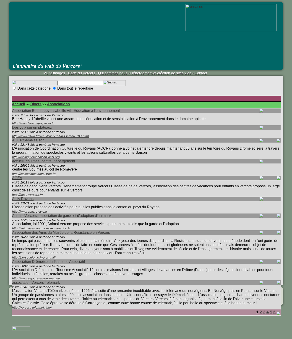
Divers (36, 104)
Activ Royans (23, 199)
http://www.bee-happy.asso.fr (33, 123)
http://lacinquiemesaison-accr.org (36, 157)
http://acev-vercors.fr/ (27, 194)
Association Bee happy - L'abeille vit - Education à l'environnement (66, 111)
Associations (58, 104)
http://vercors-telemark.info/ (32, 307)
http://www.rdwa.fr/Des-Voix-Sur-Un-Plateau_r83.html (50, 136)
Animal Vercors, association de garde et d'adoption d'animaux (62, 216)
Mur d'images (54, 73)
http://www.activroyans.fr (29, 211)
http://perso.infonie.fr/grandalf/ (34, 257)
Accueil (18, 104)
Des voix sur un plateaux (32, 127)
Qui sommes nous (112, 73)
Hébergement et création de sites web (160, 73)
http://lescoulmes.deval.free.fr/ (34, 174)
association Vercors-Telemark (36, 282)
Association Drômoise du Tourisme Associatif (48, 262)
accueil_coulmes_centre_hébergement (43, 161)
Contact (200, 73)
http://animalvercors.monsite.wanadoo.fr (41, 228)
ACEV (17, 178)
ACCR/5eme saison (28, 140)
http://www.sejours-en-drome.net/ (36, 278)
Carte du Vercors (81, 73)
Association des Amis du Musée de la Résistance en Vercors (61, 232)
